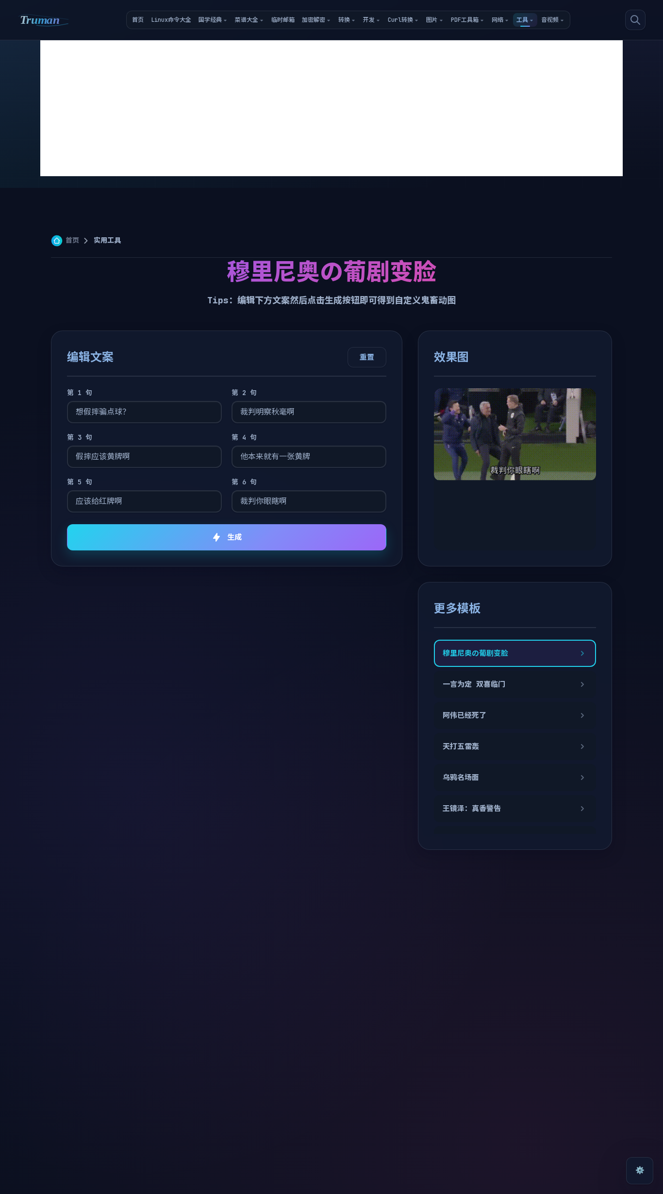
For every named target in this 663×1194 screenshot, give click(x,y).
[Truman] (43, 20)
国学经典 (210, 20)
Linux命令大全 (171, 20)
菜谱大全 (246, 20)
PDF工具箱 (465, 20)
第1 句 (79, 392)
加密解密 (313, 20)
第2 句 (244, 392)
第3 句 (79, 437)
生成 (234, 537)
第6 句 (244, 482)
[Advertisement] (331, 108)
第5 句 (79, 482)
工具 (522, 20)
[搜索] (635, 20)
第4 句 (244, 437)
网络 (497, 20)
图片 (432, 20)
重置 (367, 357)
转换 (344, 20)
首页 (138, 20)
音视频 (550, 20)
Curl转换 (400, 20)
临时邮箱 (283, 20)
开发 (369, 20)
